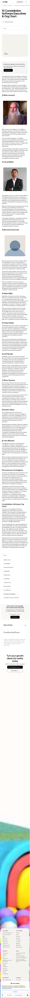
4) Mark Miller (6, 571)
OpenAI (17, 932)
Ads (3, 956)
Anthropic (18, 939)
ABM (4, 936)
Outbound (5, 943)
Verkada (18, 936)
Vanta (17, 934)
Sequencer (5, 958)
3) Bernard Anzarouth (8, 567)
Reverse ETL (5, 941)
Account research (7, 934)
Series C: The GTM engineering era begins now (21, 960)
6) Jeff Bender (7, 578)
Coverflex (18, 941)
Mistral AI (18, 945)
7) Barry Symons (7, 582)
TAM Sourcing (6, 947)
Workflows (5, 966)
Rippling (18, 943)
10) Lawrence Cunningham (9, 593)
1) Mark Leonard (7, 559)
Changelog (5, 973)
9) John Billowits (7, 590)
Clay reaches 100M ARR (21, 957)
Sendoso (18, 938)
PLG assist (5, 938)
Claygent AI (5, 953)
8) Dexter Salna (7, 586)
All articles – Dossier (6, 5)
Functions (5, 968)
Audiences (5, 963)
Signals (4, 964)
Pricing (4, 972)
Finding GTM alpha (20, 956)
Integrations (5, 970)
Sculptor (5, 954)
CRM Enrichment (6, 945)
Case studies (19, 947)
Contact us (18, 979)
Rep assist (5, 939)
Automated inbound (7, 932)
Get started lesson (7, 979)
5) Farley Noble (7, 575)
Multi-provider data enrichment (7, 961)
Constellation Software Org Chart (11, 597)
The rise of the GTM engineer (20, 954)
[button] (15, 28)
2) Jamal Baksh (7, 563)
